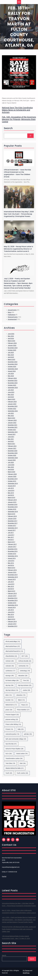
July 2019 (11, 488)
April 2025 (11, 357)
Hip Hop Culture (12, 690)
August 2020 (12, 460)
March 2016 (11, 567)
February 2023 (12, 401)
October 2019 (12, 481)
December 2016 (12, 549)
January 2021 (12, 448)
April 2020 (11, 469)
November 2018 (12, 507)
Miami (21, 700)
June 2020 (11, 465)
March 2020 (11, 472)
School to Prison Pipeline (14, 748)
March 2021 (11, 443)
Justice (26, 690)
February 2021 (12, 446)
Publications (11, 314)
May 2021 (11, 439)
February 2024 (12, 378)
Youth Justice (22, 773)
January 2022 (12, 422)
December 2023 (12, 380)
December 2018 (12, 504)
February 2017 (12, 544)
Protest (9, 729)
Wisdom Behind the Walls (15, 768)
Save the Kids (11, 744)
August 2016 (12, 558)
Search (4, 955)
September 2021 (13, 432)
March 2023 (11, 399)
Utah (23, 763)
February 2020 (12, 474)
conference (10, 670)
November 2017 (12, 523)
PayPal (4, 876)
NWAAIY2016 (11, 705)
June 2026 (11, 334)
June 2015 (11, 584)
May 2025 (11, 355)
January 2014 (12, 624)
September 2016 (13, 556)
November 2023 (12, 383)
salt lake (28, 734)
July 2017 (11, 532)
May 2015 (11, 586)
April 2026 (11, 338)
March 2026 (11, 341)
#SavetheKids (11, 656)
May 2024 (11, 376)
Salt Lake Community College (16, 739)
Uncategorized (12, 319)
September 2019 (13, 483)
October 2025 (12, 350)
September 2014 (13, 605)
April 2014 (11, 617)
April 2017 (11, 539)
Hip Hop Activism (24, 685)
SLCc (9, 753)
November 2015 (12, 574)
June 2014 (11, 612)
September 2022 (13, 411)
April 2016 (11, 565)
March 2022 (11, 418)
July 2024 (11, 373)
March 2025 (11, 359)
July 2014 (11, 610)
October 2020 (12, 455)
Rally (21, 729)
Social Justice (22, 753)
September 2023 (13, 387)
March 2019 (11, 497)
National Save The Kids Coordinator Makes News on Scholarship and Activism (17, 109)
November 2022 (12, 406)
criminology (25, 670)
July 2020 (11, 462)
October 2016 (12, 553)
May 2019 (11, 493)
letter (9, 695)
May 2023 (11, 394)
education (22, 675)
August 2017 (12, 530)
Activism (10, 661)
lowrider (9, 700)
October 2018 (12, 509)
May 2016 (11, 563)
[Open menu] (19, 2)
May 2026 (11, 336)
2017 (25, 656)
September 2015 (13, 577)
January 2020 (12, 476)
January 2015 (12, 596)
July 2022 (11, 413)
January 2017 (12, 546)
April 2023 (11, 397)
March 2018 (11, 514)
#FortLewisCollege (13, 641)
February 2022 (12, 420)
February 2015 (12, 593)
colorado (10, 666)
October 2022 (12, 408)
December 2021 (12, 425)
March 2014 (11, 619)
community (23, 666)
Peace (24, 705)
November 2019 (12, 479)
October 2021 (12, 429)
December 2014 (12, 598)
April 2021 (11, 441)
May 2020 (11, 467)
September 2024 (13, 369)
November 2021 (12, 427)
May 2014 (11, 614)
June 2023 (11, 392)
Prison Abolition (23, 709)
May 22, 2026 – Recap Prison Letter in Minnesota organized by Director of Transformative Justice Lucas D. (18, 248)
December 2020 (12, 450)
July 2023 (11, 390)
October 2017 (12, 525)
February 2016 (12, 570)
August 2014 (12, 607)
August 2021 (12, 434)
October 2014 (12, 603)
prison (9, 709)
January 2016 (12, 572)
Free (26, 680)
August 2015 (12, 579)
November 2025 (12, 348)
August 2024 (12, 371)
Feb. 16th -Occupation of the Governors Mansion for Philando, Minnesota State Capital (19, 119)
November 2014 (12, 600)
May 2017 (11, 537)
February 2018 (12, 516)
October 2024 (12, 366)
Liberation (20, 695)
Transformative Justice (14, 758)
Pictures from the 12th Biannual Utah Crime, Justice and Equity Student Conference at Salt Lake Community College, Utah (19, 929)
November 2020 (12, 453)
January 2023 (12, 404)
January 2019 (12, 502)
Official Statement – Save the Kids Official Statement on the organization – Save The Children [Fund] (17, 173)
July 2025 (11, 352)
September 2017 (13, 528)
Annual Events (12, 310)
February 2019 (12, 500)
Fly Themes (26, 970)
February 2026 (12, 343)
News (9, 312)
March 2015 (11, 591)
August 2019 (12, 486)
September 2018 (13, 511)
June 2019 (11, 490)
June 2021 (11, 436)
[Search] (30, 135)
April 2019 (11, 495)
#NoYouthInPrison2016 (14, 651)
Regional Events (12, 317)
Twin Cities (10, 763)
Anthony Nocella (24, 661)
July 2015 (11, 582)
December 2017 (12, 521)
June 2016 (11, 560)
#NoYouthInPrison (13, 646)
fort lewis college (12, 680)
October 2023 (12, 385)
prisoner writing (12, 719)
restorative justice (12, 734)
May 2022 (11, 415)
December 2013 (12, 626)
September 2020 (13, 458)
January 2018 (12, 518)
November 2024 (12, 364)
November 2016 (12, 551)
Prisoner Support (12, 714)
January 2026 (12, 345)
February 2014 (12, 621)
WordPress (26, 973)
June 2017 (11, 535)
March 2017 (11, 542)
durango (10, 675)
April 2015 (11, 589)
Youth (9, 773)
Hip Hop (9, 685)
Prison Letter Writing (13, 724)
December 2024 (12, 362)
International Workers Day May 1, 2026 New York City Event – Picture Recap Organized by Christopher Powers (19, 214)
